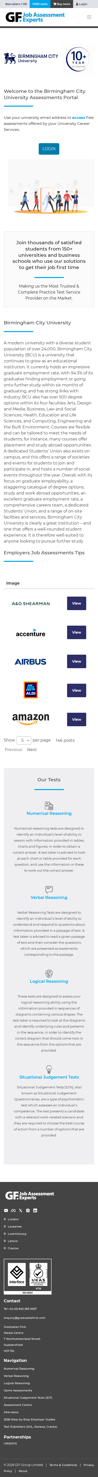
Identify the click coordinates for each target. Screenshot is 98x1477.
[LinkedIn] (35, 1210)
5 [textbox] (22, 740)
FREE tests (40, 4)
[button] (49, 149)
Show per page (27, 740)
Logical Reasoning (49, 981)
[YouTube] (6, 1210)
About (23, 1471)
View (76, 603)
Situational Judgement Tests (49, 1077)
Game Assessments (18, 1390)
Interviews (11, 1412)
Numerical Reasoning (49, 813)
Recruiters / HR (16, 4)
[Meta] (13, 1210)
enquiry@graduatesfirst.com (24, 1318)
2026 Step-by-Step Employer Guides (29, 1419)
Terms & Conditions (63, 1465)
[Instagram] (28, 1210)
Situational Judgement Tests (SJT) (28, 1397)
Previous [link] (13, 749)
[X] (20, 1210)
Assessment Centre (18, 1405)
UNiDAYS (10, 1443)
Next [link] (32, 749)
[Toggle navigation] (89, 17)
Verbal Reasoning (49, 897)
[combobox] (24, 740)
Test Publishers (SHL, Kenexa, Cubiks (30, 1426)
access (78, 117)
